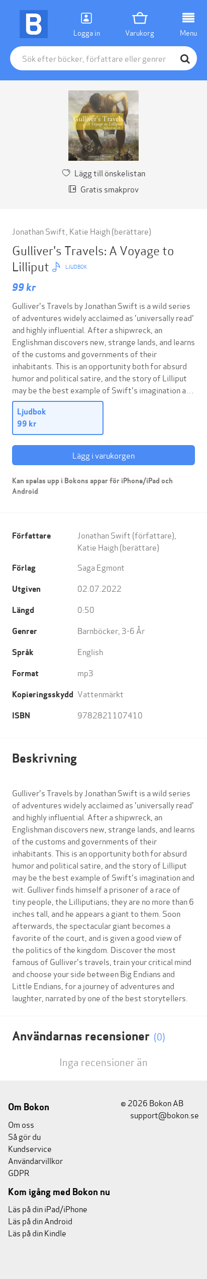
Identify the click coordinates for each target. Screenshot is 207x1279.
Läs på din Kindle (37, 1232)
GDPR (18, 1172)
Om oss (21, 1124)
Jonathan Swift (38, 231)
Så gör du (24, 1136)
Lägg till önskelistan (109, 172)
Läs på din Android (40, 1220)
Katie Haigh (89, 231)
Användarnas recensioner (88, 1036)
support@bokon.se (164, 1114)
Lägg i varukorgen (103, 455)
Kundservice (30, 1148)
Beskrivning (44, 758)
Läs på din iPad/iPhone (47, 1208)
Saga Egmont (101, 567)
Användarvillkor (35, 1160)
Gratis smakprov (109, 188)
